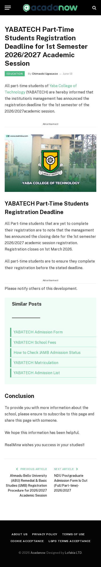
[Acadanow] (50, 7)
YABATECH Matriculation (36, 362)
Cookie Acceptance (27, 541)
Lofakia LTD (73, 553)
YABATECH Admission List (37, 373)
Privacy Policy (44, 534)
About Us (20, 534)
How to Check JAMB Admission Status (47, 352)
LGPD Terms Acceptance (70, 541)
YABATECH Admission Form (38, 332)
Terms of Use (73, 534)
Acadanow (38, 553)
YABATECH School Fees (35, 342)
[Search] (93, 7)
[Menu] (8, 7)
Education (15, 73)
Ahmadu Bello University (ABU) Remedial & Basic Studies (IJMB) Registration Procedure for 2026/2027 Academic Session (26, 485)
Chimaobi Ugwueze (45, 73)
